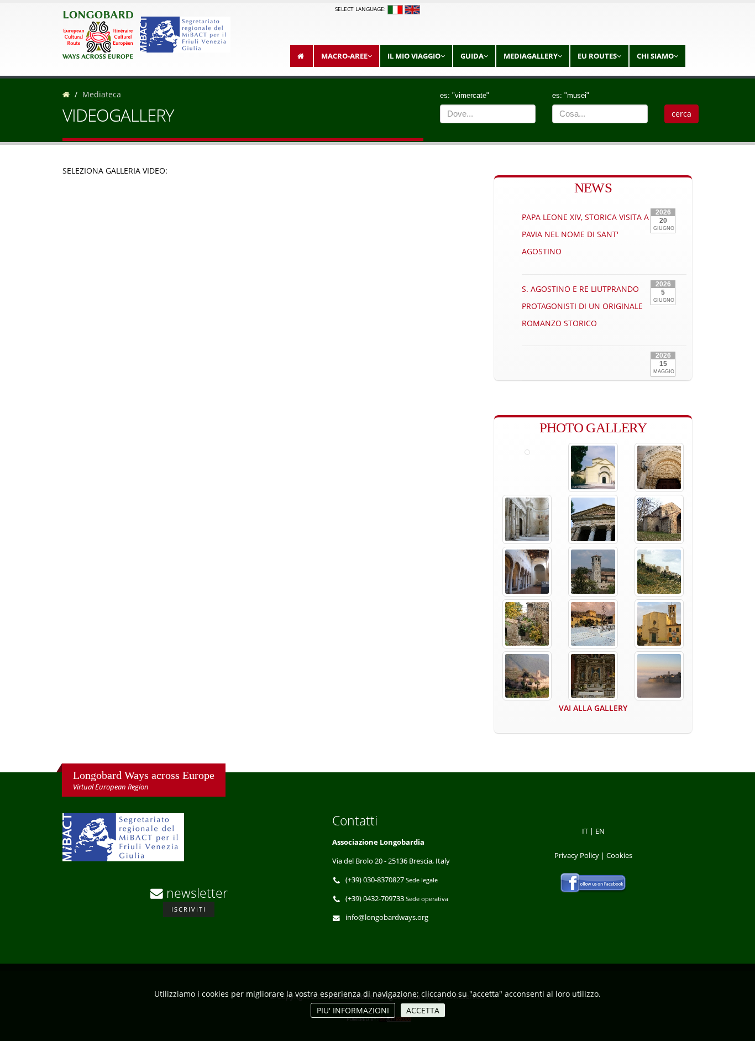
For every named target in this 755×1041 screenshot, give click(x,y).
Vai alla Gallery (593, 708)
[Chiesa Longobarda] (659, 624)
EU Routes (597, 56)
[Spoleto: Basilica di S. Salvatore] (527, 519)
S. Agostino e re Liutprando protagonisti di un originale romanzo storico (582, 306)
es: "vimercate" (464, 95)
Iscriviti (188, 909)
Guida (472, 56)
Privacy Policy (576, 855)
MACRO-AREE (344, 56)
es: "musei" (570, 95)
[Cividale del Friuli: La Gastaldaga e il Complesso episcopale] (593, 571)
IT (585, 831)
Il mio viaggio (414, 56)
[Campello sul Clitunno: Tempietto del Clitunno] (593, 519)
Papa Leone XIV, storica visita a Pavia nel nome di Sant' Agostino (585, 234)
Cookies (619, 855)
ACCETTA (422, 1010)
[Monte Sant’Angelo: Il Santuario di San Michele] (659, 467)
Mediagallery (531, 56)
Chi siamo (655, 56)
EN (600, 831)
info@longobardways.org (386, 917)
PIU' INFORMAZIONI (353, 1010)
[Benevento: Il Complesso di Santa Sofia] (593, 467)
